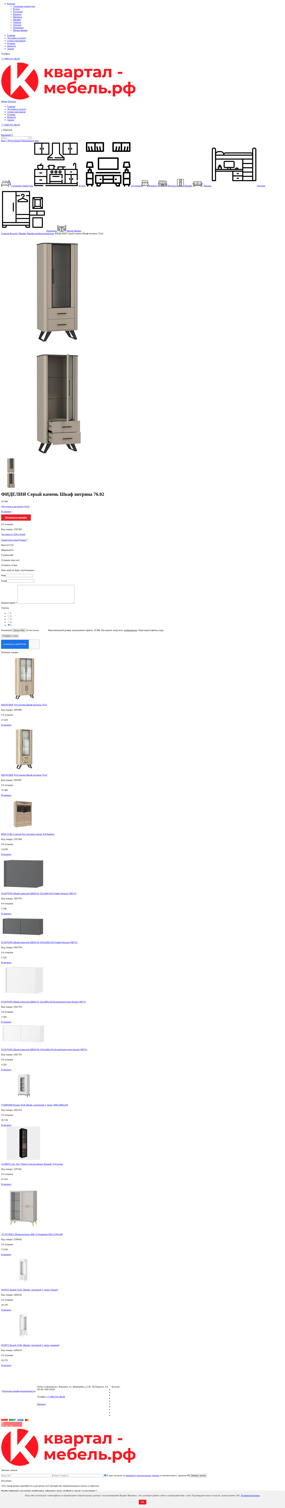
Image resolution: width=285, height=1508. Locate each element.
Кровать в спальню (121, 1398)
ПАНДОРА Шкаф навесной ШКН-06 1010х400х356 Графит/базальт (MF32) (39, 942)
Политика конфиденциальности (18, 1391)
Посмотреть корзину (16, 517)
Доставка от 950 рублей (13, 534)
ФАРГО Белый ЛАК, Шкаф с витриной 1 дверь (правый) (30, 1345)
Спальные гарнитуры (24, 6)
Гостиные (18, 11)
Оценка (5, 608)
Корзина (6, 135)
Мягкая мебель (119, 1406)
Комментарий (9, 603)
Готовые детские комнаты (125, 1409)
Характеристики (9, 540)
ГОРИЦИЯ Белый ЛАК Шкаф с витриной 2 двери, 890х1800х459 (34, 1105)
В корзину (6, 511)
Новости (11, 46)
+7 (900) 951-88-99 (10, 59)
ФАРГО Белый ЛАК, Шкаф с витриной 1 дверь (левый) (29, 1290)
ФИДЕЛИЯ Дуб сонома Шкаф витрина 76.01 (24, 705)
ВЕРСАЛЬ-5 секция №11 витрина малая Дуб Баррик (27, 834)
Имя (3, 575)
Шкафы (17, 19)
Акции (10, 48)
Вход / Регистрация (11, 140)
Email (4, 581)
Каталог (11, 3)
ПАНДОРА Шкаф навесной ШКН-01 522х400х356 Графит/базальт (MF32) (38, 893)
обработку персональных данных (143, 1475)
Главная (11, 35)
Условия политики (250, 1495)
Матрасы (17, 17)
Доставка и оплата (16, 38)
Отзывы (11, 43)
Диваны (17, 22)
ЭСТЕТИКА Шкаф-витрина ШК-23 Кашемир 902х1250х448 (32, 1234)
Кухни (16, 9)
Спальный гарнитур (122, 1389)
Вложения (6, 630)
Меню (4, 101)
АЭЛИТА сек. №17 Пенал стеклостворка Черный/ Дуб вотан (32, 1164)
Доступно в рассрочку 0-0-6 (15, 506)
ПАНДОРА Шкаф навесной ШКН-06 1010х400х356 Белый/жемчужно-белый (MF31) (44, 1049)
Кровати (17, 14)
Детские (17, 25)
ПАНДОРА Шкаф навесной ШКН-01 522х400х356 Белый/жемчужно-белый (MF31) (43, 1002)
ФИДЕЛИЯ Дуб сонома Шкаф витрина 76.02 (24, 775)
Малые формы (20, 30)
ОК (142, 1502)
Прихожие (18, 27)
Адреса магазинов (16, 40)
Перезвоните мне (30, 140)
